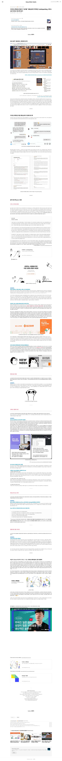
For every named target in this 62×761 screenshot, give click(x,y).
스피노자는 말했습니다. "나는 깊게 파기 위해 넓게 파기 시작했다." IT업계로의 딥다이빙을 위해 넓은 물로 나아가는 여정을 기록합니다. (29, 750)
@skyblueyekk (32, 697)
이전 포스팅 (49, 72)
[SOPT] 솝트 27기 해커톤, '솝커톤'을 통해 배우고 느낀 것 (17, 726)
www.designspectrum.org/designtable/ (27, 671)
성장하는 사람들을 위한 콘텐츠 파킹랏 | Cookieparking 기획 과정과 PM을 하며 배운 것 (38, 74)
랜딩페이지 (14, 240)
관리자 (34, 759)
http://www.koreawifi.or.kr (15, 25)
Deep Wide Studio (31, 2)
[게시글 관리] (14, 717)
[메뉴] (3, 2)
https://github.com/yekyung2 (32, 698)
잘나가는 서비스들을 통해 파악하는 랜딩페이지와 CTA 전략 (17, 723)
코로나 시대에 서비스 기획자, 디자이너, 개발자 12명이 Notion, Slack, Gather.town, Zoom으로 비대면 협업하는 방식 (24, 725)
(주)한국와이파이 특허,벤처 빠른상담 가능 (19, 27)
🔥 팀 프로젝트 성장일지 (20, 720)
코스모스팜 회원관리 (15, 20)
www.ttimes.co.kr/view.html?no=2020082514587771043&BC (41, 461)
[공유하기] (13, 717)
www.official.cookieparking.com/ (46, 245)
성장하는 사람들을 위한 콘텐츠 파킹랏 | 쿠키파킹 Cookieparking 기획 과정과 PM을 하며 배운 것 (21, 724)
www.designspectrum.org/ (26, 657)
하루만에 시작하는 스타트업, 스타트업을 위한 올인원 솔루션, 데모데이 (22, 21)
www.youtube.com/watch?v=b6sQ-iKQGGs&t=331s (19, 607)
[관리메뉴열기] (60, 1)
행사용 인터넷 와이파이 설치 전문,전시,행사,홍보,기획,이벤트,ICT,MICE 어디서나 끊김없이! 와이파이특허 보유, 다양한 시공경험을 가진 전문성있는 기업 (28, 29)
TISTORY (31, 759)
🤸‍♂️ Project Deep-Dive (13, 720)
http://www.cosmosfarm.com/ (16, 18)
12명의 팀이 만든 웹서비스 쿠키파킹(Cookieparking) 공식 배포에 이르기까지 (19, 722)
